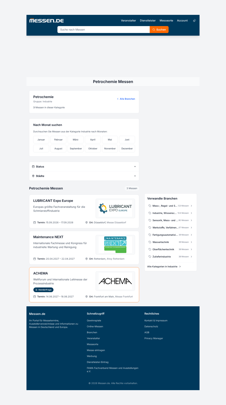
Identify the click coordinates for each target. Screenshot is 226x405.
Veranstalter (128, 20)
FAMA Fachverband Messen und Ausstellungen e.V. (112, 370)
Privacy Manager (153, 338)
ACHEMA (40, 273)
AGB (146, 332)
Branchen (92, 332)
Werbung (92, 356)
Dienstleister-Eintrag (98, 362)
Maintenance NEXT (48, 237)
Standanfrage (44, 289)
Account (182, 20)
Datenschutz (151, 326)
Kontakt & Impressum (155, 320)
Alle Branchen (127, 98)
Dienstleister (148, 20)
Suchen (161, 29)
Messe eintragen (96, 350)
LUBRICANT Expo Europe (53, 201)
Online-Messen (95, 326)
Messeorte (166, 20)
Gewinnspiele (94, 320)
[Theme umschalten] (194, 20)
